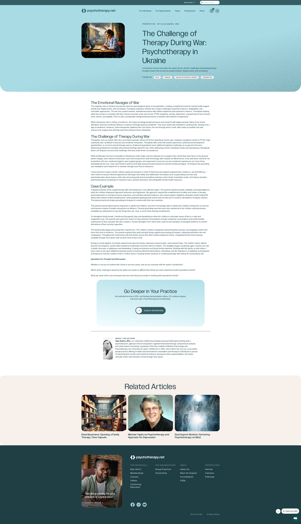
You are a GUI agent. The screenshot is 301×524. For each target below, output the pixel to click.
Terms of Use (196, 514)
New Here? (135, 469)
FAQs (183, 481)
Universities (161, 473)
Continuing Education (135, 485)
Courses (134, 477)
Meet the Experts (188, 473)
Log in (217, 11)
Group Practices (163, 469)
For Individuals (145, 11)
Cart (211, 10)
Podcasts (209, 477)
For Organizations (163, 11)
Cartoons (209, 473)
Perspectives (189, 11)
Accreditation (186, 477)
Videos (133, 481)
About (202, 11)
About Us (184, 469)
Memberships (136, 473)
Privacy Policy (213, 514)
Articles (209, 469)
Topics (177, 11)
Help (188, 2)
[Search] (202, 3)
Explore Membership (153, 310)
